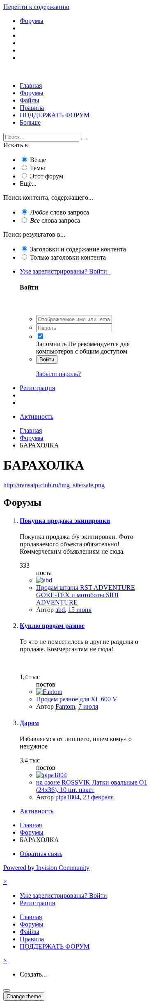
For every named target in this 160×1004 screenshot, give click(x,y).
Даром (29, 722)
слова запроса (55, 220)
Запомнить (51, 343)
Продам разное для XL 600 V (76, 699)
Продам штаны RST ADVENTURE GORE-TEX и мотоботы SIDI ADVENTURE (85, 595)
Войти (46, 359)
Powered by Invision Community (46, 867)
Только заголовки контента (68, 257)
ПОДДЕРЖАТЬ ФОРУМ (54, 115)
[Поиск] (84, 139)
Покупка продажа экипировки (65, 520)
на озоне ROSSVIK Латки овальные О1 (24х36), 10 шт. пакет (91, 786)
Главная (31, 85)
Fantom (65, 706)
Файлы (29, 100)
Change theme (24, 996)
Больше (30, 122)
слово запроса (59, 212)
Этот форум (46, 176)
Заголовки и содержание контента (78, 249)
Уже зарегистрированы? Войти (65, 271)
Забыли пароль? (58, 373)
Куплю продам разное (52, 625)
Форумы (31, 92)
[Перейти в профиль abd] (44, 580)
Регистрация (37, 387)
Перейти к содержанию (36, 6)
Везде (38, 159)
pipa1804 (67, 797)
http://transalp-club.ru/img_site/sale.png (54, 484)
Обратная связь (41, 853)
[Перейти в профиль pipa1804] (51, 774)
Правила (32, 107)
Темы (37, 167)
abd (60, 609)
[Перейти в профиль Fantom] (49, 691)
